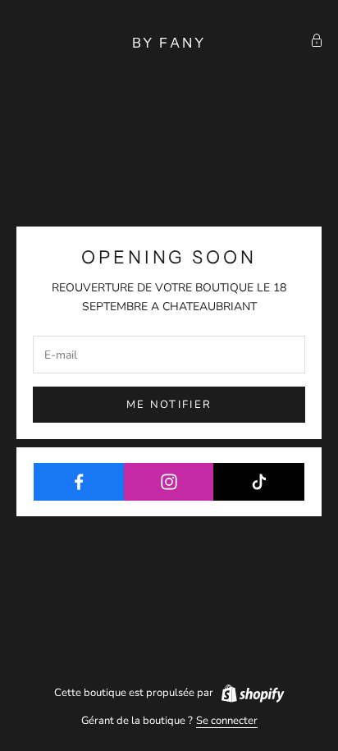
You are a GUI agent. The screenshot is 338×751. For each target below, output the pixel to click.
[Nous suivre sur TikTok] (259, 482)
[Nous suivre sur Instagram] (169, 482)
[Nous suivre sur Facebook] (79, 482)
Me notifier (169, 404)
